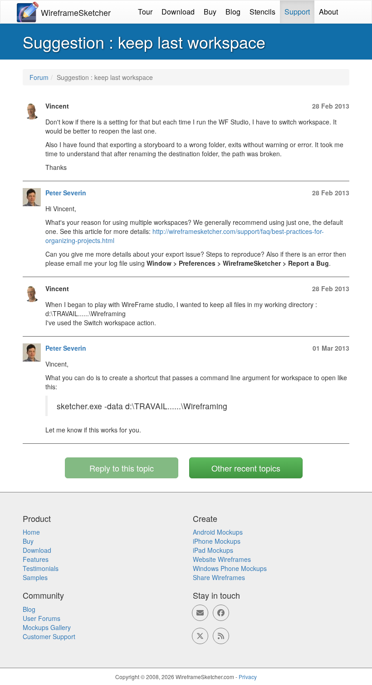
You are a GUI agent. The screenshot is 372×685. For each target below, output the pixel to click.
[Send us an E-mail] (200, 613)
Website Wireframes (222, 559)
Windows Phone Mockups (230, 568)
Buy (210, 11)
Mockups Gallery (47, 627)
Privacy (248, 676)
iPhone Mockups (216, 541)
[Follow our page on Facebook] (221, 613)
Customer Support (49, 636)
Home (31, 531)
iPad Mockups (213, 550)
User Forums (41, 618)
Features (36, 559)
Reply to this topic (121, 468)
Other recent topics (245, 468)
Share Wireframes (219, 577)
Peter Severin (65, 192)
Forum (39, 77)
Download (178, 11)
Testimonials (41, 568)
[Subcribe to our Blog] (221, 636)
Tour (145, 11)
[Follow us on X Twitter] (200, 636)
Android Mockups (218, 531)
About (328, 11)
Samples (35, 577)
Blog (232, 11)
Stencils (262, 11)
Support (297, 11)
